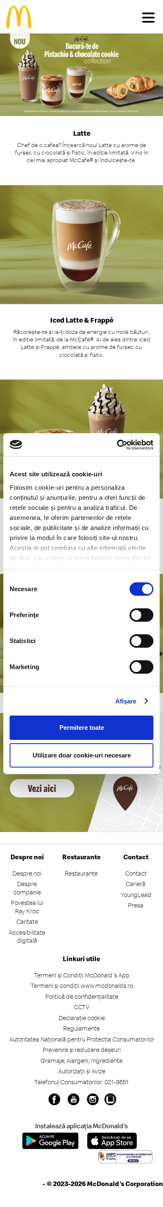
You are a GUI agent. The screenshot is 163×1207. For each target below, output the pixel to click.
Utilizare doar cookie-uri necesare (82, 755)
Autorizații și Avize (81, 1071)
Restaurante (81, 873)
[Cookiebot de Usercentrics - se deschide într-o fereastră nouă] (117, 444)
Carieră (135, 884)
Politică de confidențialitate (81, 996)
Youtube (73, 1099)
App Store (112, 1140)
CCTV (81, 1007)
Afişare (126, 701)
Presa (135, 905)
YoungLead (135, 895)
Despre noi (27, 873)
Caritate (27, 921)
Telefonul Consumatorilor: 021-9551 (81, 1082)
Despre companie (27, 888)
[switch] (141, 615)
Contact (136, 873)
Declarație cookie (82, 1018)
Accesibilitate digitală (27, 936)
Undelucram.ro (110, 1099)
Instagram (93, 1099)
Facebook (54, 1099)
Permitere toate (81, 727)
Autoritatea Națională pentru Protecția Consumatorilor (81, 1039)
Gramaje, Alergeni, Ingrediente (81, 1061)
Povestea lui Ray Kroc (27, 907)
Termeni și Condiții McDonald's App (82, 975)
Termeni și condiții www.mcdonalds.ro (82, 986)
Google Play (50, 1140)
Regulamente (81, 1028)
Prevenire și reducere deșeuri (82, 1050)
